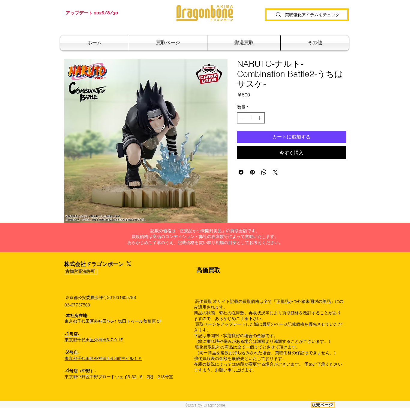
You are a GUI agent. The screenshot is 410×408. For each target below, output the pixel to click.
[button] (243, 42)
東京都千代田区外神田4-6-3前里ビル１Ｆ (103, 358)
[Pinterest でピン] (252, 172)
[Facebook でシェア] (241, 172)
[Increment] (260, 118)
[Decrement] (242, 118)
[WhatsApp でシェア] (263, 172)
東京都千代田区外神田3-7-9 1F (94, 337)
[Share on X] (275, 172)
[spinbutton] (251, 118)
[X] (128, 263)
